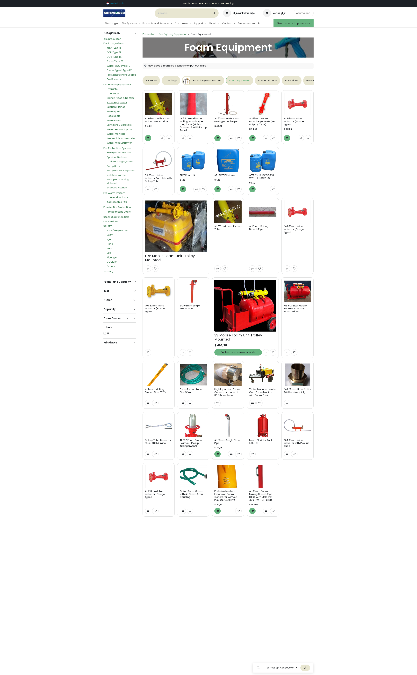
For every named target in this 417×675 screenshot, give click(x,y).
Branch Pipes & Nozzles (121, 98)
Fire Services (110, 221)
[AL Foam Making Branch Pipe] (262, 211)
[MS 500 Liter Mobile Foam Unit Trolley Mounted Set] (297, 291)
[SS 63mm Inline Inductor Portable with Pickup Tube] (158, 160)
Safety (107, 226)
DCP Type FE (114, 52)
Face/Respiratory (117, 230)
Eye (109, 239)
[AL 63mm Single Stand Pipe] (228, 425)
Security (108, 271)
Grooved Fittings (117, 187)
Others (111, 266)
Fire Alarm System (114, 193)
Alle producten (112, 39)
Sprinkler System (117, 157)
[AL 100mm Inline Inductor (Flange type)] (158, 476)
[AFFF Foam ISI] (193, 160)
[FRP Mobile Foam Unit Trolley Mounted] (176, 226)
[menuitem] (112, 23)
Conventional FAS (117, 197)
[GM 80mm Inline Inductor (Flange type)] (158, 291)
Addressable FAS (117, 202)
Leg (109, 252)
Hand (110, 243)
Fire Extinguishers (113, 43)
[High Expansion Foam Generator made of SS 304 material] (228, 374)
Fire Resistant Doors (119, 211)
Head (110, 248)
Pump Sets (113, 166)
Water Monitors (116, 133)
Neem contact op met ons (293, 23)
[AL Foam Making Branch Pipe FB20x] (158, 374)
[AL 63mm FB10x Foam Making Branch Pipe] (228, 104)
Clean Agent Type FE (119, 70)
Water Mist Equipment (120, 142)
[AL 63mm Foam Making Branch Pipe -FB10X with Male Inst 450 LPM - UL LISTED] (262, 476)
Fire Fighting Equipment (117, 84)
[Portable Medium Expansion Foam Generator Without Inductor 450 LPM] (228, 476)
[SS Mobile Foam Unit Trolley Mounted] (245, 306)
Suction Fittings (116, 107)
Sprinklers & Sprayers (119, 124)
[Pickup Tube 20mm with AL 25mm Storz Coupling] (193, 476)
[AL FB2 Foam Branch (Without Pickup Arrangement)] (193, 425)
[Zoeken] (214, 13)
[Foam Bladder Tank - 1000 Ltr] (262, 425)
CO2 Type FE (114, 57)
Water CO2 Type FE (118, 65)
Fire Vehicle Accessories (121, 138)
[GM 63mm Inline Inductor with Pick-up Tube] (297, 425)
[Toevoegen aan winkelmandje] (148, 138)
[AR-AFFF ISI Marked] (228, 160)
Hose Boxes (114, 120)
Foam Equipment (117, 102)
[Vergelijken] (162, 138)
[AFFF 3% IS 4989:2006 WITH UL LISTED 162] (262, 160)
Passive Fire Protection (117, 207)
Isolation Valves (116, 175)
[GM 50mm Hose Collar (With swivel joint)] (297, 374)
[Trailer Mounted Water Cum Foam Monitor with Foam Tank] (262, 374)
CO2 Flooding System (120, 161)
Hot (109, 333)
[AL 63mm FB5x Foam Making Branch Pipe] (158, 104)
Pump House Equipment (121, 170)
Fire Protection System (117, 148)
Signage (112, 257)
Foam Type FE (115, 61)
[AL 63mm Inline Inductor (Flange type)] (297, 104)
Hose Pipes (113, 111)
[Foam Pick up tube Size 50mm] (193, 374)
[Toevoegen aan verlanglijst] (169, 138)
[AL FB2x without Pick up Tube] (228, 211)
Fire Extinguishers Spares (121, 74)
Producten (149, 34)
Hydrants (112, 89)
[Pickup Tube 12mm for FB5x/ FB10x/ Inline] (158, 425)
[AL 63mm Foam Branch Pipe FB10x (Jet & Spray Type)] (262, 104)
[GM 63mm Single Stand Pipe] (193, 291)
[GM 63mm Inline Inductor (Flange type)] (297, 211)
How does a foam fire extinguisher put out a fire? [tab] (178, 65)
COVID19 (112, 261)
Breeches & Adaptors (120, 129)
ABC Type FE (114, 48)
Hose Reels (113, 116)
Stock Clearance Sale (116, 217)
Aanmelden (303, 13)
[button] (258, 668)
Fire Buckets (114, 79)
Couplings (113, 93)
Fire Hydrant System (119, 152)
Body (110, 235)
